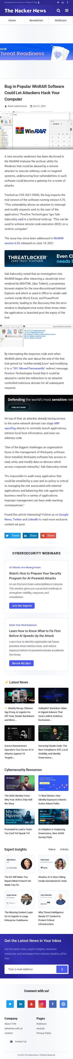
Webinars (60, 20)
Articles (64, 849)
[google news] (63, 1004)
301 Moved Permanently (28, 368)
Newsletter (36, 20)
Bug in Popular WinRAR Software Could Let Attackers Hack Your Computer (34, 93)
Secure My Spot (21, 663)
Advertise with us (13, 1028)
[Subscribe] (62, 969)
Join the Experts (22, 605)
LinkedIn (33, 519)
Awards (40, 1028)
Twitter (17, 519)
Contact (8, 1033)
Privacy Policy (43, 1033)
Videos (52, 849)
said (20, 219)
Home (12, 20)
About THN (10, 1023)
